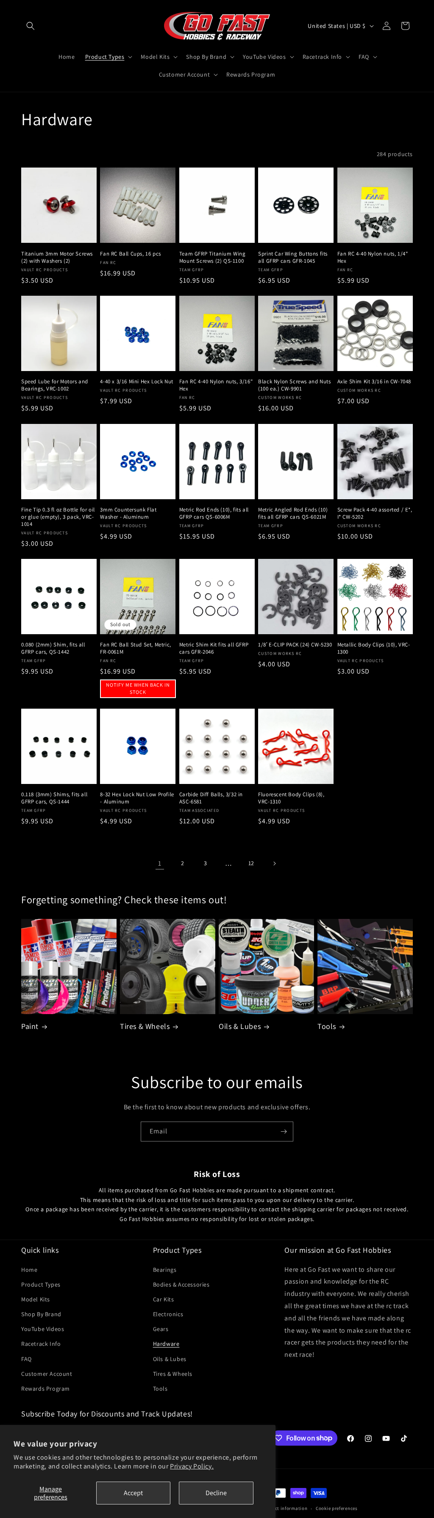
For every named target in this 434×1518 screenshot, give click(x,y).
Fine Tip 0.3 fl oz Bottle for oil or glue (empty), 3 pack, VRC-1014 (58, 517)
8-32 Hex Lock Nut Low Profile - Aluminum (137, 798)
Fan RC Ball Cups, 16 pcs (130, 253)
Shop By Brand (41, 1314)
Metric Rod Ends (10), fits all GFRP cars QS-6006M (214, 513)
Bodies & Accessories (181, 1284)
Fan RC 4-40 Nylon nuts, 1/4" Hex (372, 257)
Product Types (41, 1284)
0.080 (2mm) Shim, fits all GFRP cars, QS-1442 (53, 648)
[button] (30, 25)
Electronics (168, 1314)
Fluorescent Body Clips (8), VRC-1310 (291, 798)
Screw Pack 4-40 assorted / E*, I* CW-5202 (374, 513)
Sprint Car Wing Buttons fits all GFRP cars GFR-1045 (293, 257)
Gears (161, 1329)
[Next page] (274, 863)
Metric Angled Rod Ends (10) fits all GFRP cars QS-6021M (293, 513)
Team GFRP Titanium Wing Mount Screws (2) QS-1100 (212, 257)
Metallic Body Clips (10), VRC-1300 (373, 648)
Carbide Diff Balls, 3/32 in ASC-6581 (211, 798)
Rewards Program (45, 1388)
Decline (216, 1492)
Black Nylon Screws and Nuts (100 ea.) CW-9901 (294, 385)
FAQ (26, 1359)
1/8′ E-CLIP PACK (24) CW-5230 (295, 644)
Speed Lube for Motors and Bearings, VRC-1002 (54, 385)
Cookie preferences (337, 1508)
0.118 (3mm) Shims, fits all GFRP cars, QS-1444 (54, 798)
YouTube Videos (42, 1329)
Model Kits (35, 1299)
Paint (30, 1026)
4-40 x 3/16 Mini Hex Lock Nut (136, 381)
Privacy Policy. (192, 1466)
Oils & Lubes (240, 1026)
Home (29, 1269)
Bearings (165, 1269)
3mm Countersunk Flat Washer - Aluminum (128, 513)
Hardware (166, 1344)
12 (251, 863)
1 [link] (159, 863)
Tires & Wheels (145, 1026)
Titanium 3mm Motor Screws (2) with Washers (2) (57, 257)
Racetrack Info (41, 1344)
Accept (133, 1492)
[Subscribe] (283, 1131)
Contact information (284, 1508)
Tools (326, 1026)
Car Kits (163, 1299)
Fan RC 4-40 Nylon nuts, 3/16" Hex (216, 385)
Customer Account (46, 1374)
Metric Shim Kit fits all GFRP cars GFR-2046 (213, 648)
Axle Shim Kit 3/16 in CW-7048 (374, 381)
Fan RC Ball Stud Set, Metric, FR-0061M (135, 648)
